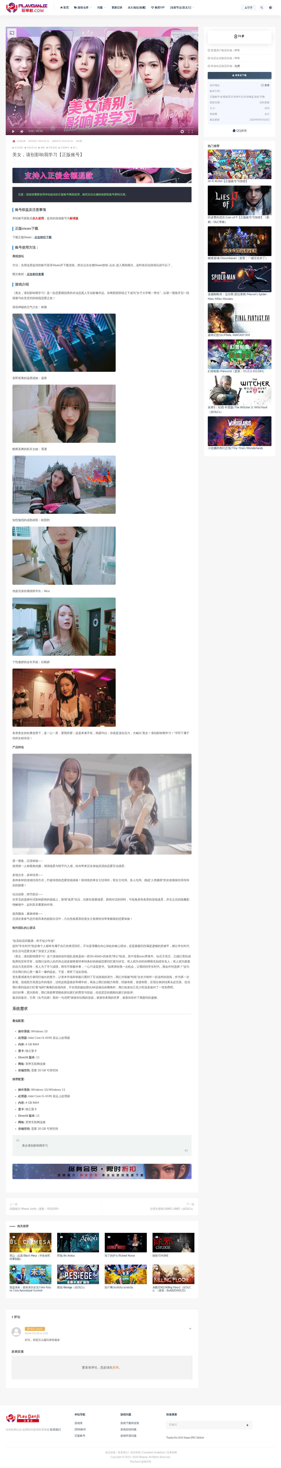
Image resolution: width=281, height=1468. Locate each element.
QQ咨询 (241, 130)
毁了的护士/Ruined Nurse (120, 1255)
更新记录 (117, 7)
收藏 (80, 141)
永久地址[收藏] (137, 7)
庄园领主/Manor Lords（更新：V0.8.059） (35, 1209)
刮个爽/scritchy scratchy (119, 1287)
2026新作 (80, 1429)
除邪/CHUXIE (160, 1255)
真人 (75, 148)
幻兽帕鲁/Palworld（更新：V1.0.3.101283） (237, 371)
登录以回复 (190, 1328)
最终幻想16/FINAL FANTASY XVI (229, 335)
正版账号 (65, 148)
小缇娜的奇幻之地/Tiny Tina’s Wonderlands (235, 448)
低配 (43, 148)
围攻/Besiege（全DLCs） (71, 1287)
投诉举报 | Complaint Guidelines (148, 1452)
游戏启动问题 (128, 1429)
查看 (267, 85)
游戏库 (79, 1423)
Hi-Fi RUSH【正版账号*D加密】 (228, 181)
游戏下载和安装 (129, 1423)
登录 (116, 1367)
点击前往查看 (35, 274)
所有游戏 (53, 148)
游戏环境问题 (128, 1436)
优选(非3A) (32, 148)
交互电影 (19, 148)
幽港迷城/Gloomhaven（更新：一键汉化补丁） (238, 258)
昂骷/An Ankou (66, 1255)
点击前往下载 (43, 237)
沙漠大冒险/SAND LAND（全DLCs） (172, 1209)
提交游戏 (110, 1452)
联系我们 (55, 1429)
